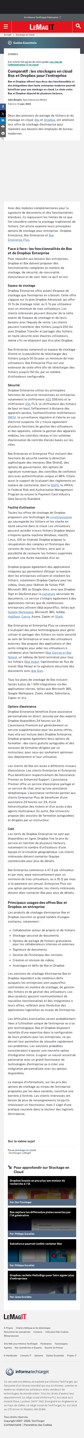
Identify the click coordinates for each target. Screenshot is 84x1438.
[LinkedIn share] (3, 120)
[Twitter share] (3, 113)
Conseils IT (25, 1355)
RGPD (55, 485)
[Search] (78, 27)
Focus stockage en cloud (22, 1150)
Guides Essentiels (55, 1355)
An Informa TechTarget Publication (41, 17)
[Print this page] (3, 127)
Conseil (13, 54)
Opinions (38, 1355)
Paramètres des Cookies (38, 1424)
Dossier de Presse (54, 1347)
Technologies (61, 1344)
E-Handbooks (10, 1355)
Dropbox (49, 120)
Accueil (7, 35)
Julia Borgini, (15, 99)
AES (48, 399)
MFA (12, 417)
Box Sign (37, 670)
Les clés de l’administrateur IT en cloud (35, 63)
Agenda (8, 1347)
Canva (25, 616)
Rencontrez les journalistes (17, 1332)
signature (48, 594)
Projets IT (72, 1355)
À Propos (8, 1328)
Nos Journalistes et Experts (28, 1347)
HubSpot (14, 616)
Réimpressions (11, 1336)
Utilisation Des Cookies (57, 1332)
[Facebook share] (3, 107)
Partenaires (46, 1344)
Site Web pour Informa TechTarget (21, 1344)
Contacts (37, 1332)
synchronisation (61, 517)
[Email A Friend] (3, 133)
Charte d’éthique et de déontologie (33, 1328)
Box (37, 120)
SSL (28, 404)
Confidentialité (12, 1424)
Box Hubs (31, 661)
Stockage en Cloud (25, 35)
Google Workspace (20, 612)
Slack (59, 616)
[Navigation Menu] (6, 27)
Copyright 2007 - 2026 (17, 1420)
